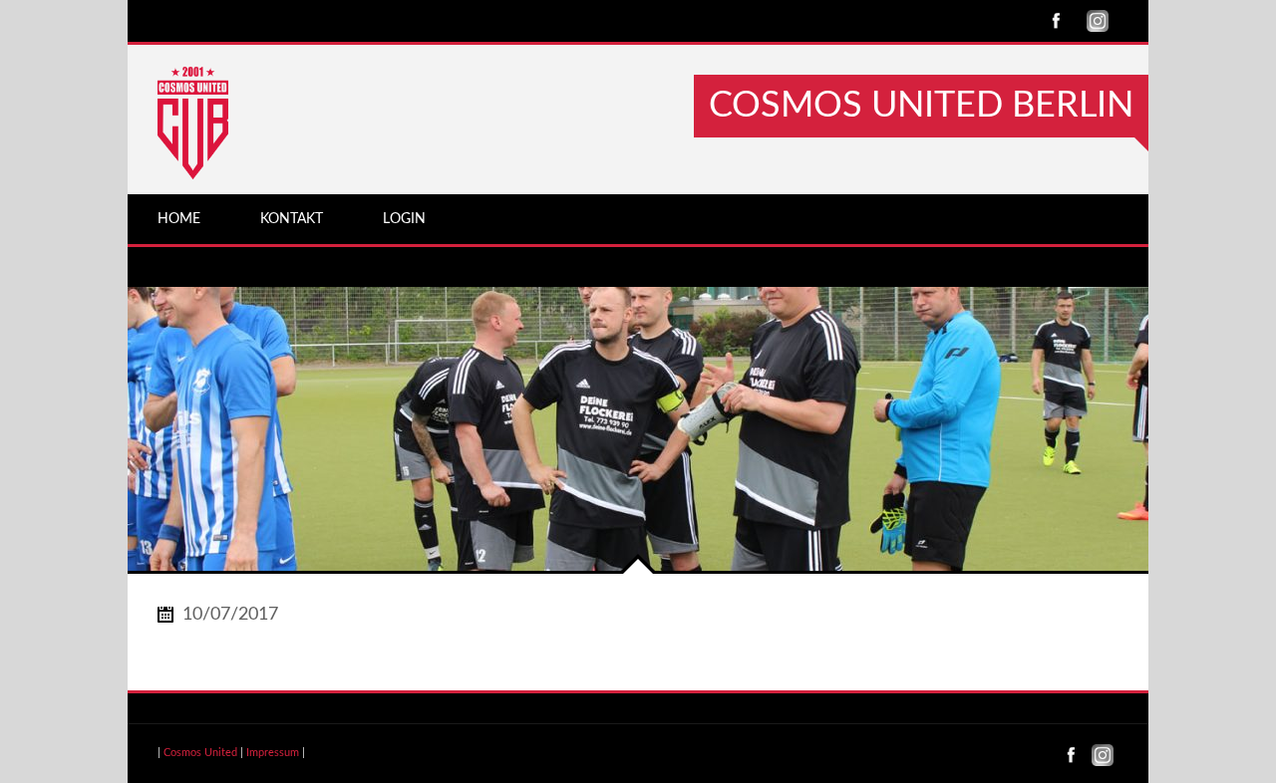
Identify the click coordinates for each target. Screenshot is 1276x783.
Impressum (272, 752)
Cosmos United (200, 752)
